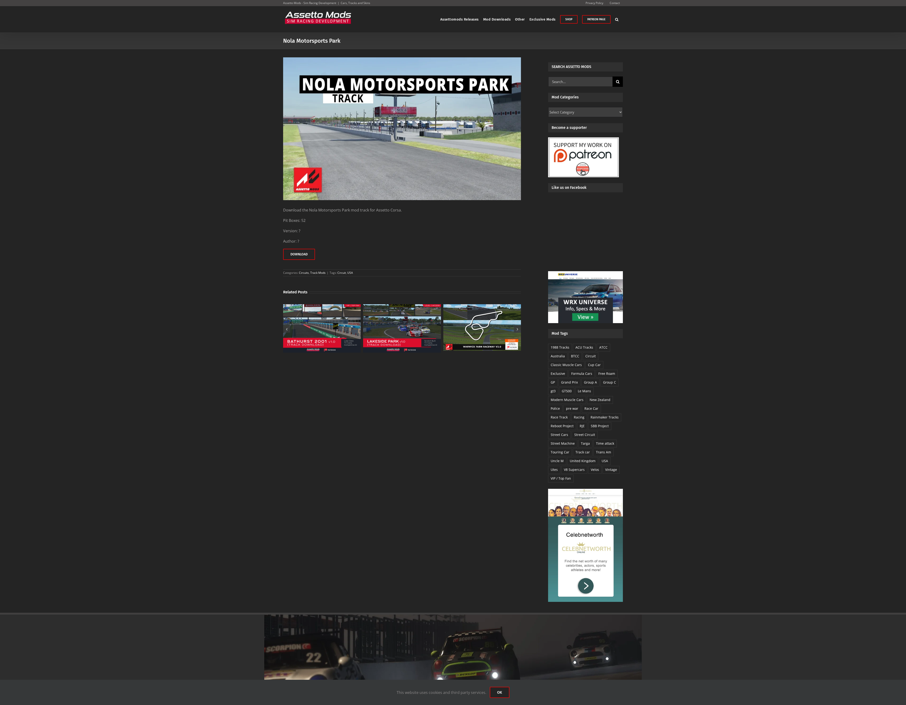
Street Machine (563, 443)
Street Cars (559, 434)
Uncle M (557, 461)
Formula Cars (581, 373)
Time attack (605, 443)
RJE (582, 426)
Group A (590, 382)
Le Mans (584, 391)
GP (553, 382)
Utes (554, 469)
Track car (582, 452)
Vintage (611, 469)
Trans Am (603, 452)
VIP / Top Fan (561, 478)
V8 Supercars (574, 469)
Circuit (341, 273)
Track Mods (318, 273)
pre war (572, 408)
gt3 (553, 391)
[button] (617, 19)
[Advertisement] (585, 235)
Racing (579, 417)
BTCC (575, 356)
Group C (609, 382)
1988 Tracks (560, 347)
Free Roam (606, 373)
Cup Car (594, 365)
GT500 (567, 391)
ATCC (603, 347)
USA (350, 273)
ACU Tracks (584, 347)
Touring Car (560, 452)
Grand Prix (569, 382)
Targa (585, 443)
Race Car (591, 408)
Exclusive (558, 373)
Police (555, 408)
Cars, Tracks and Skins (355, 3)
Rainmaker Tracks (605, 417)
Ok (499, 692)
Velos (595, 469)
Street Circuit (584, 434)
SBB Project (600, 426)
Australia (558, 356)
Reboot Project (562, 426)
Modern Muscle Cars (567, 399)
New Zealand (600, 399)
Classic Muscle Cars (566, 365)
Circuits (304, 273)
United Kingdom (583, 461)
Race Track (559, 417)
